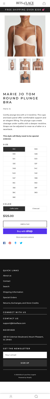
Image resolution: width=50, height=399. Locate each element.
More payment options (25, 237)
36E (14, 188)
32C (14, 159)
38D (36, 192)
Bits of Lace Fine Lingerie (27, 375)
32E (14, 164)
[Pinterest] (10, 243)
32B (35, 154)
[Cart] (44, 3)
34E (35, 173)
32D (35, 159)
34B (14, 168)
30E (14, 154)
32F (35, 164)
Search (6, 286)
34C (35, 168)
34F (14, 178)
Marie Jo (7, 109)
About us (7, 275)
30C (14, 149)
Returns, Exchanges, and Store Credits (21, 303)
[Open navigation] (6, 3)
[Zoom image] (25, 36)
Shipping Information (13, 292)
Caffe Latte (14, 208)
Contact (6, 281)
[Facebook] (4, 243)
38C (14, 192)
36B (35, 178)
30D (36, 149)
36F (35, 188)
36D (35, 183)
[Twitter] (21, 243)
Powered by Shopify (25, 377)
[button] (9, 36)
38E (14, 197)
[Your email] (25, 355)
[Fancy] (15, 243)
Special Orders (10, 297)
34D (14, 173)
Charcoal (35, 208)
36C (14, 183)
